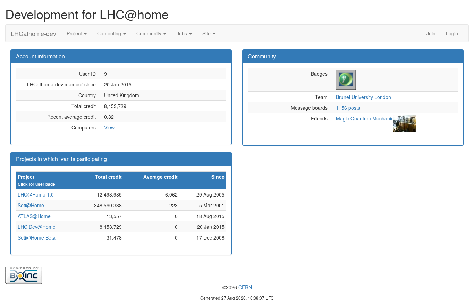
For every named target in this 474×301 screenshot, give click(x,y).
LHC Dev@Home (37, 226)
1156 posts (348, 107)
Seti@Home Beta (37, 237)
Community (149, 33)
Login (452, 33)
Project (75, 33)
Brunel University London (363, 96)
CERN (245, 287)
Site (207, 33)
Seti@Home (31, 205)
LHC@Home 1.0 (36, 194)
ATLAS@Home (34, 215)
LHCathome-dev (33, 33)
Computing (109, 33)
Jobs (182, 33)
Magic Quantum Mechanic (364, 118)
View (109, 127)
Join (430, 33)
